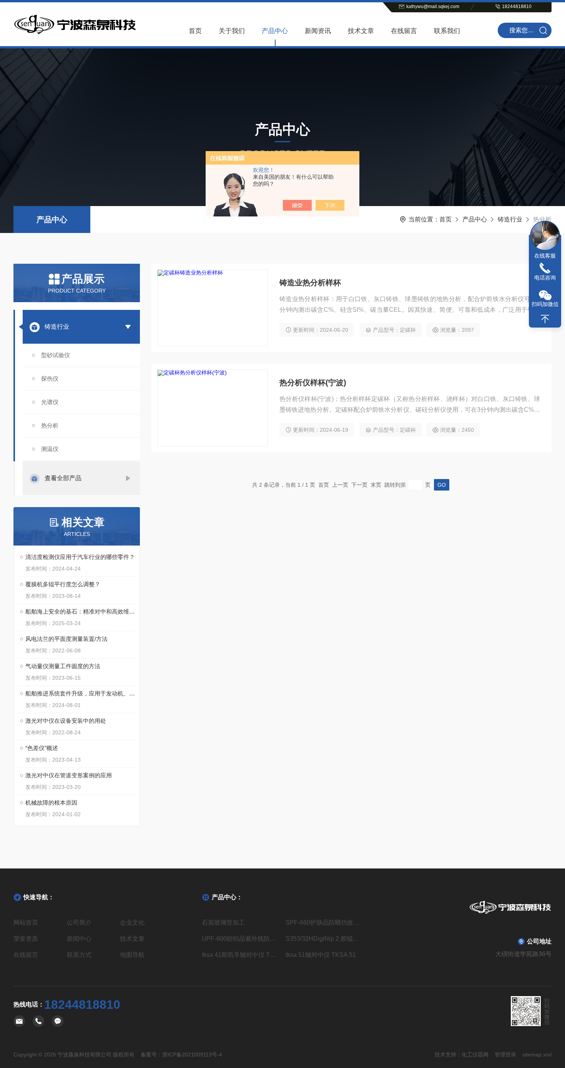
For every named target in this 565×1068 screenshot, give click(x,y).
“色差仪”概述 (41, 748)
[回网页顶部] (545, 319)
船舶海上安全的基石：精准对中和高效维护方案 (80, 611)
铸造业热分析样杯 (310, 282)
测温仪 (49, 449)
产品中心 (275, 31)
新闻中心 (79, 938)
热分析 (49, 425)
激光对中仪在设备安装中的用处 (65, 720)
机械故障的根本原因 (51, 802)
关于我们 (232, 31)
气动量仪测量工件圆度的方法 (62, 666)
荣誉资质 (25, 938)
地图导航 (132, 955)
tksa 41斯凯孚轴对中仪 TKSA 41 (240, 955)
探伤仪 (49, 378)
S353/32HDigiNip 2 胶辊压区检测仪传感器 (324, 938)
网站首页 (25, 922)
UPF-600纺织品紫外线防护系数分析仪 (240, 938)
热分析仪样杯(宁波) (312, 382)
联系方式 (79, 955)
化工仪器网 (475, 1054)
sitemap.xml (537, 1054)
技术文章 (361, 31)
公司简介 (79, 922)
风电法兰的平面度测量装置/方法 (66, 638)
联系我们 (447, 31)
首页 (195, 31)
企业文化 (132, 922)
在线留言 (404, 31)
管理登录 (505, 1054)
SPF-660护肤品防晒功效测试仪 (324, 922)
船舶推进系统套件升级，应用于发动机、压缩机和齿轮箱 (80, 693)
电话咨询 (545, 277)
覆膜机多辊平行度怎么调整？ (62, 584)
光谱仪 (49, 402)
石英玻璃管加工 (223, 922)
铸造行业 (510, 219)
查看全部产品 (63, 478)
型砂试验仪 (55, 355)
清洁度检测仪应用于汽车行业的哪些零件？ (80, 557)
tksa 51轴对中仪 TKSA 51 (321, 955)
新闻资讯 (318, 31)
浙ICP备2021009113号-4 (192, 1054)
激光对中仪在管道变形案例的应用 (68, 775)
